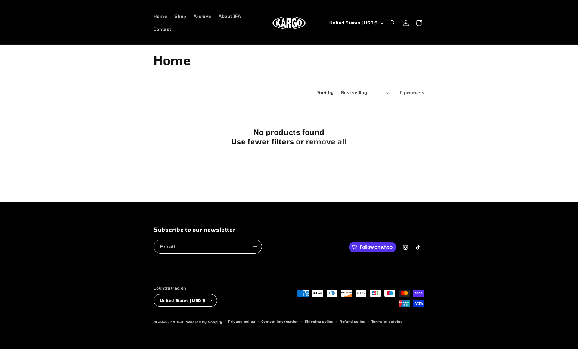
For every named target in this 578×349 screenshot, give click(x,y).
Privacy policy (241, 321)
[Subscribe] (255, 247)
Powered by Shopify (203, 322)
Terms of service (387, 321)
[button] (392, 23)
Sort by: (326, 92)
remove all (326, 141)
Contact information (280, 321)
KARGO (177, 322)
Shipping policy (319, 321)
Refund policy (352, 321)
